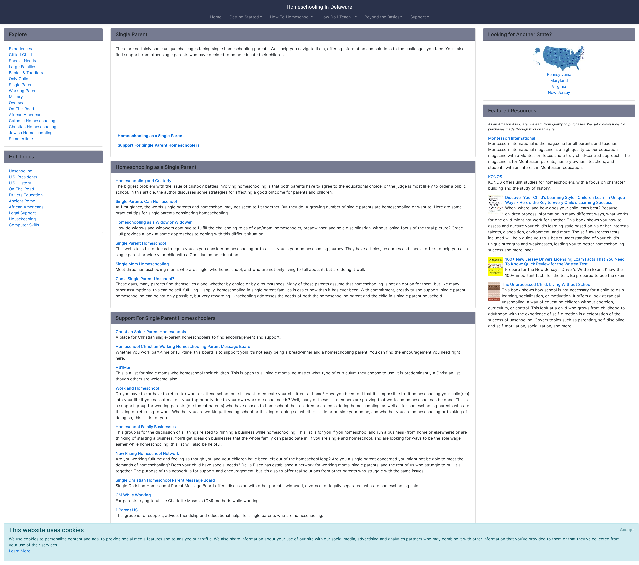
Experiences (20, 48)
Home (215, 16)
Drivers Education (26, 194)
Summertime (21, 138)
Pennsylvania (559, 74)
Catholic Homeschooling (32, 120)
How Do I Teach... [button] (337, 16)
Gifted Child (20, 54)
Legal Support (22, 212)
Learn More (19, 550)
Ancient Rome (22, 200)
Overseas (17, 102)
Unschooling (20, 170)
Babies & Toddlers (26, 72)
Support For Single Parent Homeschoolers (159, 145)
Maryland (559, 80)
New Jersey (559, 92)
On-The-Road (21, 108)
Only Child (18, 78)
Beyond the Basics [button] (382, 16)
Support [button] (418, 16)
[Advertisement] (265, 95)
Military (16, 96)
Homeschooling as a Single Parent (151, 135)
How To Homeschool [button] (290, 16)
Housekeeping (22, 218)
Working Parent (23, 90)
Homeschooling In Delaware (319, 7)
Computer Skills (24, 224)
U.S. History (20, 182)
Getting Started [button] (244, 16)
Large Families (22, 66)
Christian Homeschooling (32, 126)
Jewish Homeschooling (31, 132)
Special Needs (22, 60)
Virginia (559, 86)
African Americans (26, 114)
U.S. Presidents (23, 176)
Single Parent (21, 84)
